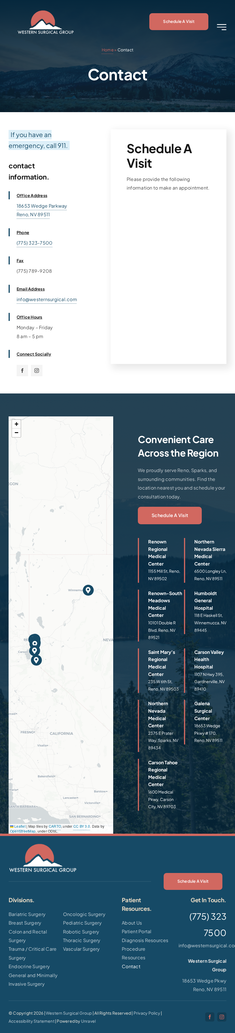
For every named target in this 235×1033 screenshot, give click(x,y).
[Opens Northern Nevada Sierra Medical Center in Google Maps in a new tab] (206, 560)
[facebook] (22, 370)
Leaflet (19, 826)
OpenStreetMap (23, 831)
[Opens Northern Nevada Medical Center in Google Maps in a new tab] (160, 726)
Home (108, 49)
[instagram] (36, 370)
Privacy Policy (147, 1013)
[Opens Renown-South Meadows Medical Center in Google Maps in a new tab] (160, 616)
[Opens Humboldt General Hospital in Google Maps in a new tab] (206, 612)
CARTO (55, 826)
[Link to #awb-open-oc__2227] (221, 27)
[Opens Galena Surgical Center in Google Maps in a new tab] (206, 722)
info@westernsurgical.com (47, 299)
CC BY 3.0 (81, 826)
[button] (88, 590)
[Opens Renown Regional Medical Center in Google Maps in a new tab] (160, 560)
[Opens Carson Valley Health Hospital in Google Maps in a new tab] (206, 670)
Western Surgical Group (69, 1013)
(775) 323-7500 (34, 243)
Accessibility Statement (31, 1021)
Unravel (88, 1021)
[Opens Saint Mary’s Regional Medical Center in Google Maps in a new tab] (160, 670)
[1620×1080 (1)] (46, 11)
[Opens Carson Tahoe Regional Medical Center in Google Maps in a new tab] (160, 785)
